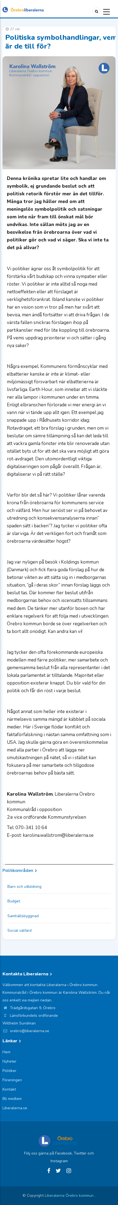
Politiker (9, 1070)
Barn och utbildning (24, 886)
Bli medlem (12, 1098)
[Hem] (23, 9)
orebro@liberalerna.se (29, 1031)
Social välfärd (19, 930)
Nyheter (9, 1061)
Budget (13, 901)
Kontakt (9, 1089)
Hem (6, 1052)
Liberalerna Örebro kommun (70, 1195)
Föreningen (12, 1080)
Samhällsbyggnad (23, 916)
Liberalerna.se (14, 1108)
